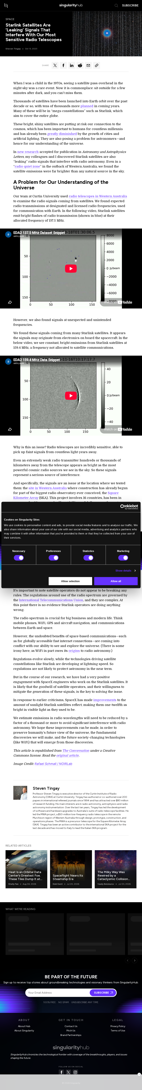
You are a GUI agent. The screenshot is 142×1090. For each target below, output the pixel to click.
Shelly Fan (13, 884)
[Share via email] (88, 65)
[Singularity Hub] (71, 5)
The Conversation (75, 750)
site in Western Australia (48, 488)
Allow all (116, 581)
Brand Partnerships (70, 1035)
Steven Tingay (13, 49)
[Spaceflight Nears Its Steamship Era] (71, 869)
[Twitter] (68, 1072)
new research (28, 152)
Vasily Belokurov (105, 884)
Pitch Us (70, 1030)
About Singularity (24, 1030)
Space (10, 19)
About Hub (24, 1026)
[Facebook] (61, 1072)
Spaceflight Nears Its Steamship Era (68, 877)
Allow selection (70, 581)
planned (87, 106)
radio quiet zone (27, 166)
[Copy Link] (96, 65)
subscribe (130, 5)
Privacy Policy (117, 1026)
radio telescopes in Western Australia (98, 196)
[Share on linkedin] (71, 65)
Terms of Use (118, 1030)
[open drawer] (6, 5)
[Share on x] (55, 65)
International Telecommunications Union (51, 600)
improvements (104, 700)
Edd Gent (58, 884)
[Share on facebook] (63, 65)
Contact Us (71, 1026)
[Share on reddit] (80, 65)
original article (67, 755)
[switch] (54, 558)
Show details (123, 570)
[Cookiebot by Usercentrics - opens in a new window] (123, 507)
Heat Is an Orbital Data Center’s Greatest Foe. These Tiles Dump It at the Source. (24, 877)
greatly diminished (62, 134)
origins (74, 651)
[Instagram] (75, 1072)
